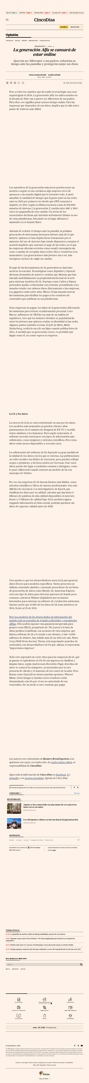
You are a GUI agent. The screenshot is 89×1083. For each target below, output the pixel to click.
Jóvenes (19, 840)
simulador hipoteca (44, 1002)
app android (70, 1018)
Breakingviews (33, 40)
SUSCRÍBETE (64, 27)
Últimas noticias (45, 40)
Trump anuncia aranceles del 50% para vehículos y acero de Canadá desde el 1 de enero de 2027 (45, 949)
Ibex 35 (8, 13)
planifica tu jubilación (18, 1010)
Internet (26, 840)
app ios (44, 1018)
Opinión (12, 35)
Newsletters (43, 1065)
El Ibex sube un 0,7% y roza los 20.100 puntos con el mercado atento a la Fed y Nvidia (42, 945)
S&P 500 (22, 13)
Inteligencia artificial (36, 840)
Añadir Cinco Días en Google (74, 83)
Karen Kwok (54, 75)
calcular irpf (18, 1002)
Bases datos (49, 840)
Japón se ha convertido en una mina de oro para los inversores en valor (50, 806)
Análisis (17, 40)
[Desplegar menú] (7, 20)
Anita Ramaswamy (37, 75)
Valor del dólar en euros (77, 13)
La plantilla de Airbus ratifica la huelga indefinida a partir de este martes (38, 934)
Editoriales (9, 40)
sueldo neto (70, 1002)
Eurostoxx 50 (56, 13)
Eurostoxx (15, 969)
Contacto (18, 1062)
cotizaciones (18, 1018)
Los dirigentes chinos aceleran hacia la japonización (50, 820)
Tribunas (24, 40)
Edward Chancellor (29, 810)
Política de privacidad (58, 1062)
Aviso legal (24, 1062)
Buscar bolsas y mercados (16, 958)
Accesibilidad (69, 1062)
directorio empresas (70, 1010)
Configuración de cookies (45, 1062)
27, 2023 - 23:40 (44, 77)
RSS (38, 1065)
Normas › (77, 793)
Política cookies (32, 1062)
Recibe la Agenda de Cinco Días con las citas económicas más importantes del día (38, 787)
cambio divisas (44, 1010)
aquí (54, 850)
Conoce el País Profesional (44, 1027)
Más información (14, 850)
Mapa (34, 1065)
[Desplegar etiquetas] (78, 839)
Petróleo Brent (38, 13)
